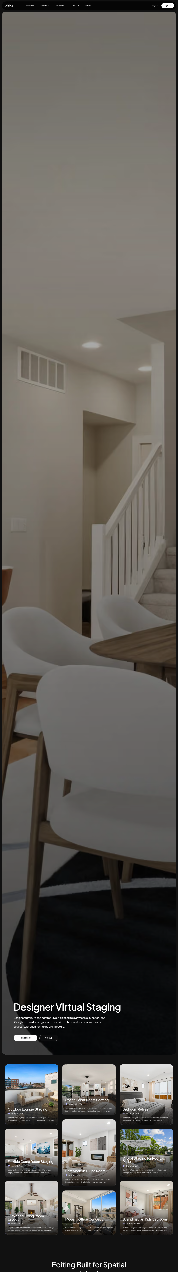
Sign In (155, 5)
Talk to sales (25, 1037)
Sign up (48, 1037)
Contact (87, 5)
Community (44, 5)
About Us (75, 5)
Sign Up (167, 5)
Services (60, 5)
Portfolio (30, 5)
